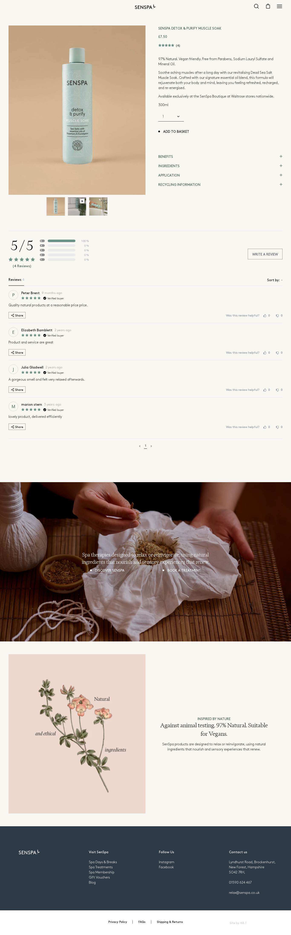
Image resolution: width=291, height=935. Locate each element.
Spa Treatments (101, 867)
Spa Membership (101, 872)
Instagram (166, 862)
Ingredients (169, 165)
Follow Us (166, 851)
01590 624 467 (240, 882)
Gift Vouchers (99, 877)
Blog (92, 882)
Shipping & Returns (170, 921)
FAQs (141, 921)
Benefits (165, 156)
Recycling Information (179, 184)
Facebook (166, 867)
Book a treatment (184, 570)
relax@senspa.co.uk (244, 892)
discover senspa (109, 570)
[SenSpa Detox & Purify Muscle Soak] (55, 206)
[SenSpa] (145, 6)
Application (169, 175)
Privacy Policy (117, 921)
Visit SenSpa (98, 851)
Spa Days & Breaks (103, 862)
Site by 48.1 (238, 923)
